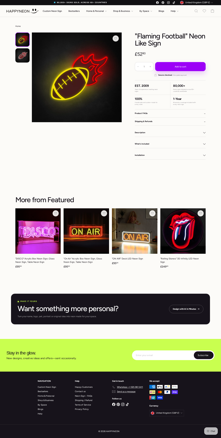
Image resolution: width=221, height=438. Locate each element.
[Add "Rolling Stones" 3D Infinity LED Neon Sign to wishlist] (201, 213)
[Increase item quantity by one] (150, 66)
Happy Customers (84, 387)
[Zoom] (77, 77)
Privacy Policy (82, 409)
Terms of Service (83, 405)
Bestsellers (74, 11)
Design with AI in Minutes (184, 309)
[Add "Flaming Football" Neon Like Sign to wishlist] (116, 38)
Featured (60, 199)
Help (173, 11)
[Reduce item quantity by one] (138, 66)
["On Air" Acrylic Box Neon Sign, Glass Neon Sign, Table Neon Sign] (86, 239)
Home (18, 26)
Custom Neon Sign (52, 11)
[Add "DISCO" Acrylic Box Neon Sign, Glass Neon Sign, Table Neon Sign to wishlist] (56, 213)
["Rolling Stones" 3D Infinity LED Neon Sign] (183, 239)
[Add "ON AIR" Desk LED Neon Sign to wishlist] (152, 213)
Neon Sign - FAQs (83, 396)
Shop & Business (122, 11)
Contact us (80, 391)
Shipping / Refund (84, 400)
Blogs (161, 11)
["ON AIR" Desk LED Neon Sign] (134, 238)
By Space (144, 11)
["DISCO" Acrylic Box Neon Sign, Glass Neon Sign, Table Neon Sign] (38, 239)
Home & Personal (95, 11)
